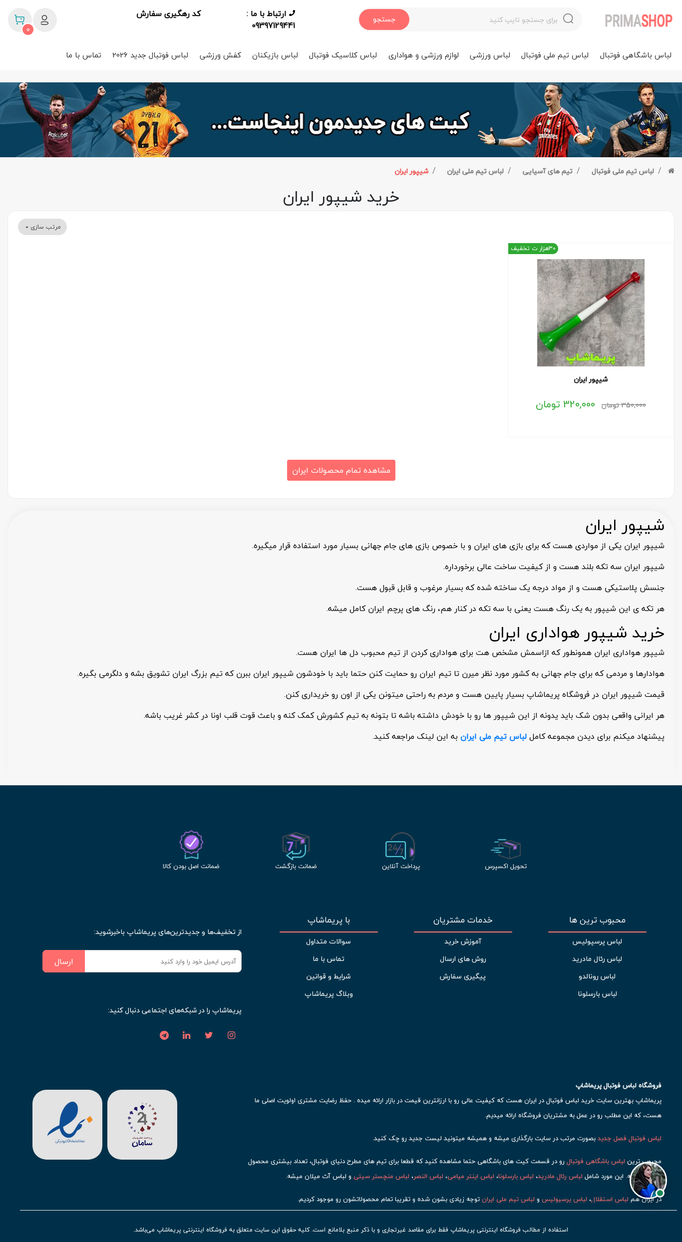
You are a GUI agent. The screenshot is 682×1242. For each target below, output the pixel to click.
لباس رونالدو (597, 976)
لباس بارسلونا (597, 993)
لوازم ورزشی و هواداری (423, 54)
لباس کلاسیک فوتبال (343, 54)
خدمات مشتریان (463, 920)
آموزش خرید (462, 941)
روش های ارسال (463, 958)
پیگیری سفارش (463, 976)
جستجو (384, 19)
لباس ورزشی (490, 54)
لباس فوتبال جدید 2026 (150, 54)
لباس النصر (428, 1176)
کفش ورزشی (220, 54)
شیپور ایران (411, 171)
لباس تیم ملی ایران (475, 171)
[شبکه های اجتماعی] (232, 1036)
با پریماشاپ (329, 920)
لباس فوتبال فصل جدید (630, 1138)
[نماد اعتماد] (67, 1124)
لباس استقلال (610, 1199)
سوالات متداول (328, 941)
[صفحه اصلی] (671, 171)
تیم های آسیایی (548, 171)
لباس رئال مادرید (597, 958)
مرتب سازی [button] (44, 227)
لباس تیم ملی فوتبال (555, 54)
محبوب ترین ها (597, 920)
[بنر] (341, 119)
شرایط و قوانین (328, 976)
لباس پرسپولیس (597, 941)
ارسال (63, 961)
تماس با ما (83, 54)
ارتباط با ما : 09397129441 (271, 19)
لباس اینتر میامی (470, 1176)
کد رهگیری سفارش (168, 13)
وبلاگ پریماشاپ (329, 993)
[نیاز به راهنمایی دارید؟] (648, 1177)
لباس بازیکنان (275, 54)
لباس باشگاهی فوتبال (636, 54)
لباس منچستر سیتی (381, 1176)
